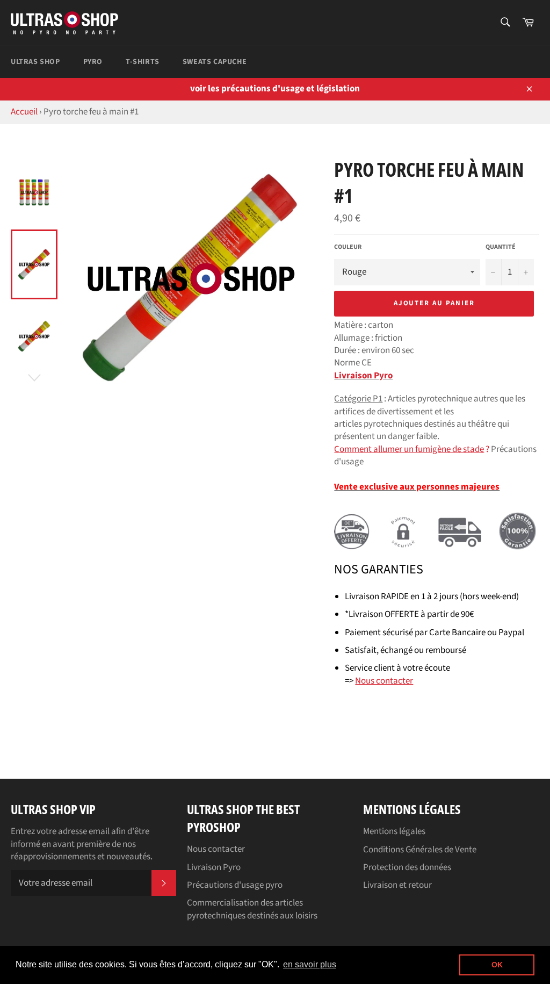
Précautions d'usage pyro (235, 885)
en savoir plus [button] (309, 964)
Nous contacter (216, 849)
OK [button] (497, 964)
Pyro (93, 61)
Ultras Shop (35, 61)
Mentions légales (394, 831)
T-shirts (143, 61)
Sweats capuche (215, 61)
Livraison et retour (397, 885)
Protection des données (407, 867)
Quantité (501, 247)
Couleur (347, 247)
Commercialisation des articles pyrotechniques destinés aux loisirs (252, 909)
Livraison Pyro (363, 375)
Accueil (24, 111)
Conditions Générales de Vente (419, 849)
